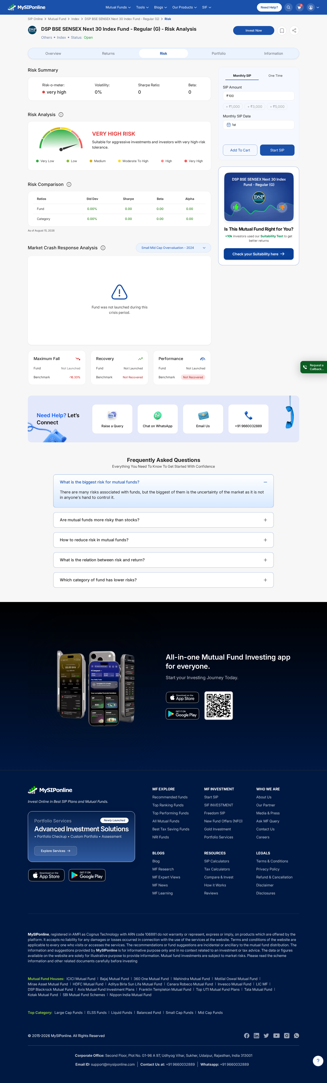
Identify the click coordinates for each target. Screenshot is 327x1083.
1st (234, 125)
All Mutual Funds (165, 821)
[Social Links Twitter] (266, 1035)
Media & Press (268, 813)
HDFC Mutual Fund (88, 984)
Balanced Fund (149, 1012)
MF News (160, 885)
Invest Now (254, 30)
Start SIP (277, 150)
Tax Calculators (217, 869)
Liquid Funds (121, 1012)
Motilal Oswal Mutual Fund (236, 978)
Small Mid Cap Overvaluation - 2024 (167, 248)
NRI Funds (160, 837)
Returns (108, 53)
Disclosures (265, 893)
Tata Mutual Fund (258, 989)
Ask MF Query (267, 821)
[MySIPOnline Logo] (27, 7)
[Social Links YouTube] (276, 1035)
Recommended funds (170, 797)
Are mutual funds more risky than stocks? (99, 519)
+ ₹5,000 (277, 106)
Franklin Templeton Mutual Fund (165, 989)
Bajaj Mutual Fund (114, 978)
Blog (156, 861)
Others (46, 37)
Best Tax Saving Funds (170, 829)
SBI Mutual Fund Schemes (84, 994)
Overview (53, 53)
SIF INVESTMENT (218, 805)
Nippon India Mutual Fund (130, 994)
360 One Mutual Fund (151, 978)
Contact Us (265, 829)
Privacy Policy (268, 869)
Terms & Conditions (272, 861)
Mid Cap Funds (210, 1012)
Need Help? (269, 7)
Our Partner (265, 805)
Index (61, 37)
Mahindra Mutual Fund (192, 978)
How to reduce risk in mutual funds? (94, 539)
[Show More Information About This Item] (61, 114)
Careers (262, 837)
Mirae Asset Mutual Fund (48, 984)
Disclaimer (265, 885)
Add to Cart (240, 150)
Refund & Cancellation (274, 877)
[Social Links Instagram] (286, 1035)
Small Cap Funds (179, 1012)
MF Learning (162, 893)
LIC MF (262, 984)
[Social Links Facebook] (246, 1035)
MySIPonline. (61, 1035)
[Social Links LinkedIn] (256, 1035)
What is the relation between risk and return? (102, 560)
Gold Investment (217, 829)
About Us (263, 797)
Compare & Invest (218, 877)
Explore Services (53, 851)
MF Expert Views (166, 877)
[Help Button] (318, 1061)
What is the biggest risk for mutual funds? (99, 482)
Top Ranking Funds (168, 805)
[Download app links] (182, 697)
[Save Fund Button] (282, 30)
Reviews (211, 893)
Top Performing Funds (170, 813)
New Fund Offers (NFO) (223, 821)
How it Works (215, 885)
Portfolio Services (218, 837)
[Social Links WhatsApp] (296, 1035)
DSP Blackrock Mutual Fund (50, 989)
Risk (163, 53)
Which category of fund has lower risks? (98, 580)
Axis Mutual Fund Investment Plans (106, 989)
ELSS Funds (97, 1012)
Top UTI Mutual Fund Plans (218, 989)
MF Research (163, 869)
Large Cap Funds (68, 1012)
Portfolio (219, 53)
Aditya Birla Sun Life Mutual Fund (135, 984)
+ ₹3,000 (254, 106)
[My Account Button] (312, 7)
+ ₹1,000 (233, 106)
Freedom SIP (214, 813)
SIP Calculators (216, 861)
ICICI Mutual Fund (81, 978)
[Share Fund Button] (294, 30)
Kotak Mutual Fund (43, 994)
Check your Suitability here (255, 254)
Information (273, 53)
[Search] (288, 7)
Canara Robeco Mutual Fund (190, 984)
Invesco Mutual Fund (234, 984)
